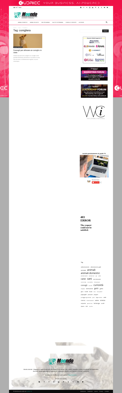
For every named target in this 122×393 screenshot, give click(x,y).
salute (97, 300)
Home (14, 27)
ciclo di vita (83, 282)
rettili (104, 297)
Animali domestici (22, 22)
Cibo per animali (45, 22)
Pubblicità (90, 391)
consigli (84, 285)
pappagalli (84, 294)
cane (83, 279)
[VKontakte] (104, 7)
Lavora (96, 391)
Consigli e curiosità (71, 22)
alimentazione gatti (96, 267)
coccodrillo (90, 282)
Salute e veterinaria (57, 22)
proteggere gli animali (86, 297)
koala (90, 291)
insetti (86, 291)
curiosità (98, 285)
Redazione (83, 391)
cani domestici (97, 279)
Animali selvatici (34, 22)
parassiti (90, 294)
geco (82, 291)
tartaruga (97, 303)
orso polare (99, 291)
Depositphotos (72, 375)
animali (91, 270)
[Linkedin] (92, 7)
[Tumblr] (98, 7)
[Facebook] (83, 7)
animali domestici (90, 273)
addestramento (85, 267)
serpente (83, 303)
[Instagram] (89, 7)
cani (89, 279)
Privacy (101, 391)
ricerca (83, 300)
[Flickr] (86, 7)
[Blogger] (80, 7)
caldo (99, 276)
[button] (106, 22)
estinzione (89, 288)
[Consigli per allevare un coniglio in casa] (27, 41)
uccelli (102, 303)
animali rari (91, 276)
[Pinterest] (95, 7)
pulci (93, 297)
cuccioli (90, 285)
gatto (101, 288)
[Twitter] (101, 7)
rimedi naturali (90, 300)
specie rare (89, 303)
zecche (91, 306)
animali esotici (84, 276)
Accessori (81, 22)
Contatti (107, 391)
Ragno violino (99, 297)
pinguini (96, 294)
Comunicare (97, 282)
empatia (83, 288)
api (96, 276)
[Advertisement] (75, 15)
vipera (82, 306)
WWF (87, 306)
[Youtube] (107, 7)
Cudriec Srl (29, 391)
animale (83, 270)
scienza (102, 300)
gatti (96, 288)
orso (95, 291)
